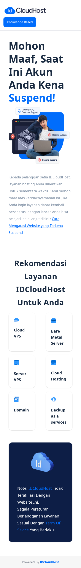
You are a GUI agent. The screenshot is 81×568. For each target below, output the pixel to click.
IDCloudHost (41, 488)
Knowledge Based (20, 22)
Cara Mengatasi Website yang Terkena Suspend (36, 225)
